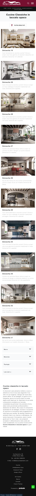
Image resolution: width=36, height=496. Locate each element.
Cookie (8, 495)
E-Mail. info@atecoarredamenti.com (18, 460)
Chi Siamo (18, 476)
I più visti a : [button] (8, 372)
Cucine (9, 8)
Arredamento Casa (18, 467)
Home (5, 8)
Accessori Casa (18, 470)
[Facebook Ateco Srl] (16, 449)
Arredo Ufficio (18, 472)
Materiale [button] (7, 357)
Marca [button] (6, 349)
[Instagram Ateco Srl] (19, 449)
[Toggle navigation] (32, 3)
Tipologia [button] (6, 364)
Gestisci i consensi (17, 495)
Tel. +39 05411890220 (18, 458)
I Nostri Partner (18, 484)
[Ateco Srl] (11, 3)
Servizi (18, 479)
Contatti (18, 481)
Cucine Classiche (16, 8)
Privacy (3, 495)
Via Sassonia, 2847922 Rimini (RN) (18, 455)
